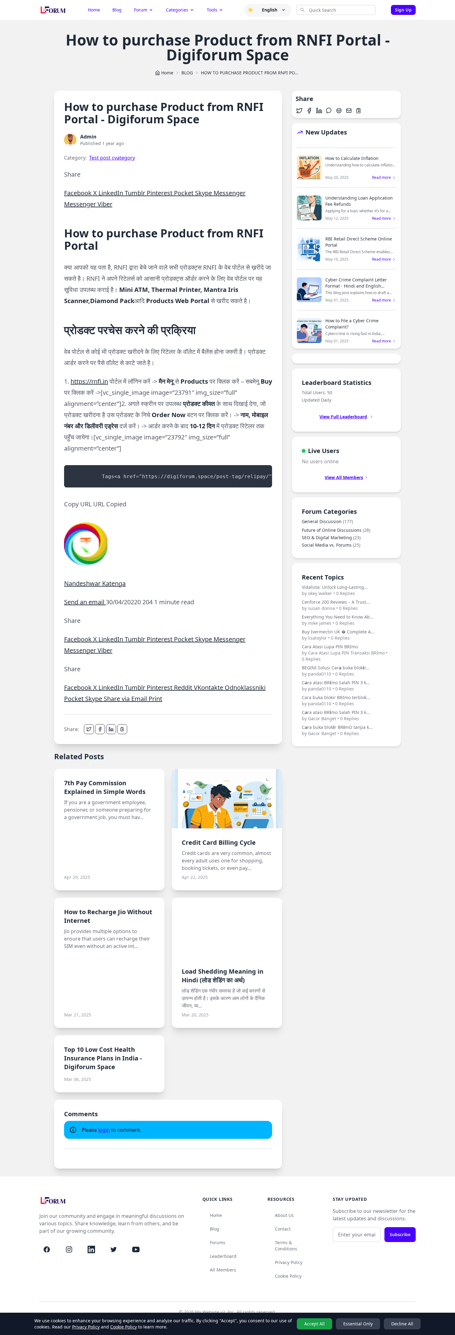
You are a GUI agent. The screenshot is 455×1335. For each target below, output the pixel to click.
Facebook (78, 193)
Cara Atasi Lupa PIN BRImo (345, 653)
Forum (140, 10)
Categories (177, 10)
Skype (204, 193)
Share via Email (126, 698)
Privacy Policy (288, 1262)
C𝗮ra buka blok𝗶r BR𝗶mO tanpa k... (337, 730)
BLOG (187, 73)
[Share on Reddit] (339, 110)
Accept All (314, 1324)
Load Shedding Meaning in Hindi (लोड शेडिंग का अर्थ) (222, 975)
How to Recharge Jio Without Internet (108, 916)
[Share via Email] (349, 110)
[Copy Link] (122, 729)
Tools (212, 10)
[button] (250, 10)
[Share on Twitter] (89, 729)
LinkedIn (111, 193)
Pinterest (160, 193)
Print (155, 698)
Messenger (229, 193)
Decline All (402, 1324)
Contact (283, 1229)
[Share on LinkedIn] (111, 729)
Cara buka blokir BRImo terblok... (336, 700)
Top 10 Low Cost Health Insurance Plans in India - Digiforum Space (103, 1058)
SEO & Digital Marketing (331, 537)
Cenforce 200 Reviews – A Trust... (336, 605)
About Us (284, 1215)
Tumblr (136, 193)
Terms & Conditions (286, 1246)
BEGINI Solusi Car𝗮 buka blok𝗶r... (335, 671)
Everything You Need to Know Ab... (338, 620)
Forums (217, 1242)
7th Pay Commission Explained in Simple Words (104, 787)
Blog (117, 10)
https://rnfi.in (89, 381)
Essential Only (358, 1324)
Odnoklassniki (245, 687)
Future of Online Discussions (336, 530)
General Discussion (327, 521)
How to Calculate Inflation (352, 158)
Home (94, 10)
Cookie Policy (288, 1276)
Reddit (184, 687)
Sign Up (403, 10)
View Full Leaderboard (343, 417)
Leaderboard (223, 1256)
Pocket (184, 193)
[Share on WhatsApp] (329, 110)
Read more (381, 177)
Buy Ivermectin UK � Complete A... (338, 635)
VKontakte (209, 687)
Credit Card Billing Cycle (219, 842)
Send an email (85, 602)
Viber (105, 204)
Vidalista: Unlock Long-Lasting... (335, 590)
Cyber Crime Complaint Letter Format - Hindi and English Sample (356, 286)
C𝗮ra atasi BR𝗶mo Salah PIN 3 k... (336, 686)
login (104, 1129)
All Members (223, 1270)
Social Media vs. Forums (331, 545)
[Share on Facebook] (100, 729)
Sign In (384, 10)
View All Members (344, 477)
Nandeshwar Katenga (95, 583)
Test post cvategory (112, 157)
